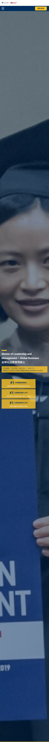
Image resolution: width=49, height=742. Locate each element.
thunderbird (5, 2)
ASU (13, 2)
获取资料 (40, 8)
